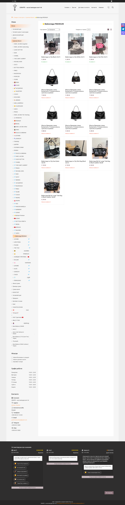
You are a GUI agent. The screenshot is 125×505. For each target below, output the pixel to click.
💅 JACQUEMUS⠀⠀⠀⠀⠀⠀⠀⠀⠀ (22, 88)
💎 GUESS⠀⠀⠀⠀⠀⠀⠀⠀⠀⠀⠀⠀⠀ (22, 233)
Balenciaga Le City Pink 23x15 (98, 57)
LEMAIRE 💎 (22, 265)
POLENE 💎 (21, 245)
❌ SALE (21, 310)
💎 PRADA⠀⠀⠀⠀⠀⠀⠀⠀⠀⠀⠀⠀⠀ (22, 168)
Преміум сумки (17, 286)
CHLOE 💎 (21, 274)
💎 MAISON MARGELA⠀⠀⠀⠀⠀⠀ (22, 206)
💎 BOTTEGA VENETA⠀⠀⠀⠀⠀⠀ (22, 221)
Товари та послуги (19, 17)
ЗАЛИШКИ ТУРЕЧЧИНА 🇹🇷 (21, 257)
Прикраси (15, 298)
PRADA (16, 112)
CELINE (16, 79)
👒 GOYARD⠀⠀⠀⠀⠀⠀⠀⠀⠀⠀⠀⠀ (22, 135)
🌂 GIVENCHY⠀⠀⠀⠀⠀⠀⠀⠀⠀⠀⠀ (22, 138)
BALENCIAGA (17, 73)
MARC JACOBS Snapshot (20, 44)
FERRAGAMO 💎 (22, 280)
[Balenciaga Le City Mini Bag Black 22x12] (76, 148)
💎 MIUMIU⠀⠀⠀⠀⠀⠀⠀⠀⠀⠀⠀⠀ (22, 197)
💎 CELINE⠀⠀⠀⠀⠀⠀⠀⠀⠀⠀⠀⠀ (22, 191)
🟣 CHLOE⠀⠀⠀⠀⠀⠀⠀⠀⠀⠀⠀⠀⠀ (22, 85)
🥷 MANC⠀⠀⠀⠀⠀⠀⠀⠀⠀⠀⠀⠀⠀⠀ (22, 129)
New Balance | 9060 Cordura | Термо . (21, 345)
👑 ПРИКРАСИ (21, 254)
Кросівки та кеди (17, 301)
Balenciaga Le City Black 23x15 (50, 57)
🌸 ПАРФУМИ (22, 262)
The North (15, 341)
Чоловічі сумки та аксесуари (20, 32)
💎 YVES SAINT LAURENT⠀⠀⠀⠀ (22, 165)
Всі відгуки (109, 492)
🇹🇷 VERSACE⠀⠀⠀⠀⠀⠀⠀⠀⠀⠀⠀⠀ (22, 227)
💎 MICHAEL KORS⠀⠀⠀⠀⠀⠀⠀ (22, 171)
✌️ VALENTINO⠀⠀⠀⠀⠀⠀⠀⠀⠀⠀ (22, 91)
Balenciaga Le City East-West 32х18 (50, 162)
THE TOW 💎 (22, 248)
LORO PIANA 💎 (22, 242)
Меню (13, 26)
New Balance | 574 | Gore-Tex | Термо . (21, 337)
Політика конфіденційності (77, 503)
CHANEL (16, 55)
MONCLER (16, 76)
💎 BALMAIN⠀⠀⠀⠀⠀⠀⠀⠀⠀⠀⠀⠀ (22, 230)
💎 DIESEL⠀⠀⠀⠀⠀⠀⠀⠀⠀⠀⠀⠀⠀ (22, 224)
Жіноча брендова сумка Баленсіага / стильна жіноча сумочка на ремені (50, 91)
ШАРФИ (16, 144)
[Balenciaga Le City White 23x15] (76, 44)
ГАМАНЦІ (16, 141)
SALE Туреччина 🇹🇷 (18, 317)
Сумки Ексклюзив (18, 307)
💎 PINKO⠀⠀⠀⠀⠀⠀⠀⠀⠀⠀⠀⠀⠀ (22, 189)
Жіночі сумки (16, 283)
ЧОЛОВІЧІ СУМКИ (18, 147)
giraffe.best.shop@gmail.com (19, 420)
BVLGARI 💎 (22, 259)
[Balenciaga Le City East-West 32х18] (52, 148)
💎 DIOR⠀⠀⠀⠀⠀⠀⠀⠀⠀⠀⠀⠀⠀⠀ (22, 174)
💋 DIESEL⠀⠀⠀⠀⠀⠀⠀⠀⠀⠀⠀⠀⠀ (22, 123)
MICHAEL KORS (18, 61)
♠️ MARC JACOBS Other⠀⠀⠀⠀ (22, 126)
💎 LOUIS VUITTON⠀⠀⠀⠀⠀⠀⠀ (22, 159)
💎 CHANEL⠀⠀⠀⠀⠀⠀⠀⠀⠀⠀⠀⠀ (22, 162)
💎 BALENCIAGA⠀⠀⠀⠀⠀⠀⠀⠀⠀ (22, 186)
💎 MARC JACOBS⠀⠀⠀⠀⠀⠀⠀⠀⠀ (22, 156)
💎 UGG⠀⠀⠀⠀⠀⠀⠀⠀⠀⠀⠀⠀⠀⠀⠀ (22, 203)
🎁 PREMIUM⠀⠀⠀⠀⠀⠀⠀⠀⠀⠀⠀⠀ (22, 120)
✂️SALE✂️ (15, 313)
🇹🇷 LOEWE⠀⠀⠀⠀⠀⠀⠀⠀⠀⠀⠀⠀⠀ (22, 218)
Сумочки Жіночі (29, 17)
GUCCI (15, 64)
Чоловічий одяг (17, 29)
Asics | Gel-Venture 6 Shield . (23, 332)
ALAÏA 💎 (22, 268)
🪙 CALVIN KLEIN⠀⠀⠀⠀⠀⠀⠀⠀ (22, 106)
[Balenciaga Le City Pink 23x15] (100, 44)
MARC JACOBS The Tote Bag (21, 115)
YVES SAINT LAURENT (20, 58)
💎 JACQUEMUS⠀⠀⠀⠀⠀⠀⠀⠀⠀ (22, 183)
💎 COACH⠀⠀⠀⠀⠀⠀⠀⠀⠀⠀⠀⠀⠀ (22, 194)
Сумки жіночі (16, 289)
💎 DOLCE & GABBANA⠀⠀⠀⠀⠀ (22, 153)
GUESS (16, 109)
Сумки (14, 38)
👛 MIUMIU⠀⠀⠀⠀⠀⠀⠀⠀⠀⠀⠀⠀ (22, 200)
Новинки (101, 7)
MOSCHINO (17, 97)
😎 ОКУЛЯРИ (21, 251)
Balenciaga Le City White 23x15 (74, 57)
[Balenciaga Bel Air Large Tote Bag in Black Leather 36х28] (100, 148)
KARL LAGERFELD (18, 103)
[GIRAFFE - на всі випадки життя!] (14, 7)
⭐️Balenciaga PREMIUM (20, 236)
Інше (14, 304)
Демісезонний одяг (18, 35)
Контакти (94, 7)
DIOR (15, 52)
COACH (16, 94)
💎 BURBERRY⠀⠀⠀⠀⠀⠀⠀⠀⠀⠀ (22, 209)
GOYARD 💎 (22, 239)
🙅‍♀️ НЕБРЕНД (21, 323)
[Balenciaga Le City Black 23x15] (52, 44)
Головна (67, 7)
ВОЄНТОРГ (16, 292)
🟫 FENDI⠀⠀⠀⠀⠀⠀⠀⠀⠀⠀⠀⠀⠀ (22, 82)
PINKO (15, 70)
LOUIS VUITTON (18, 50)
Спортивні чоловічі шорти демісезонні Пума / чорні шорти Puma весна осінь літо (27, 458)
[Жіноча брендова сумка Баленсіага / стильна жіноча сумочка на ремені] (52, 76)
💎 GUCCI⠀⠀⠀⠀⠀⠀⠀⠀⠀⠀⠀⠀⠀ (22, 177)
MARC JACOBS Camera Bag (21, 47)
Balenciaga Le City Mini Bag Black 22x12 (75, 162)
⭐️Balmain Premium (19, 215)
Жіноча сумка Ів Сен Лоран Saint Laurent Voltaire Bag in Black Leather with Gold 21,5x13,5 (98, 467)
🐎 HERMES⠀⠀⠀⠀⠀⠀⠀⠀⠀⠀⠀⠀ (22, 100)
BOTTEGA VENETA (19, 67)
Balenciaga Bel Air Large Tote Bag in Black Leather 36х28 (99, 162)
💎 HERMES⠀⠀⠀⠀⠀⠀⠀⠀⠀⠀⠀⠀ (22, 180)
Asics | (14, 329)
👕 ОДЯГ (22, 277)
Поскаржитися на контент (63, 503)
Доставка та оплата (83, 7)
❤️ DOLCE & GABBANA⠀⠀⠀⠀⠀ (22, 132)
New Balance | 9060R (18, 326)
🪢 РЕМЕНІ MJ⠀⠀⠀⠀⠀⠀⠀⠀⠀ (21, 117)
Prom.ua (71, 501)
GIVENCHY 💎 (22, 271)
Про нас (74, 7)
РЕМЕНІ (16, 150)
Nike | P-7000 (16, 320)
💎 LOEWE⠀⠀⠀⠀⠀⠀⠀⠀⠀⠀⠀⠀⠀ (22, 212)
